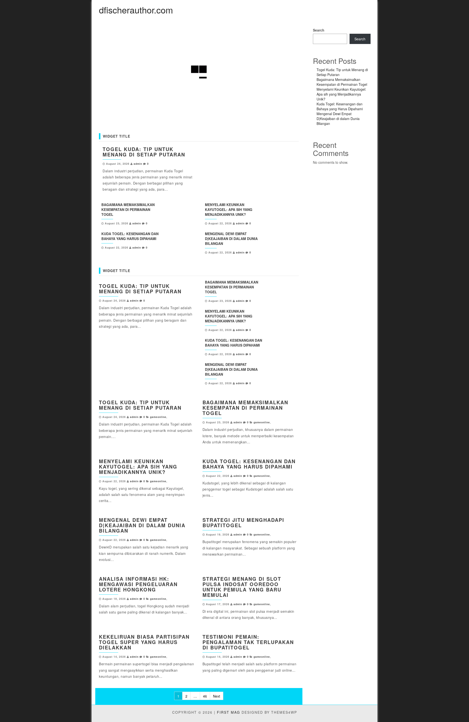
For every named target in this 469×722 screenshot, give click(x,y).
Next (216, 696)
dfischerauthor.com (136, 9)
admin (138, 163)
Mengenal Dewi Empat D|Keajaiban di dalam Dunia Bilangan (231, 238)
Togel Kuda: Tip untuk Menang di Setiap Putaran (144, 151)
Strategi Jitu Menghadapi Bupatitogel (243, 522)
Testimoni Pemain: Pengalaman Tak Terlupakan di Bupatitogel (248, 642)
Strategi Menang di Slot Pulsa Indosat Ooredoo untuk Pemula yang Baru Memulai (242, 586)
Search (318, 30)
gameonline (158, 417)
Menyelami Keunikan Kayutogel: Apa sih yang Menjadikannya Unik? (228, 209)
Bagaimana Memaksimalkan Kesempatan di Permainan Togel (128, 209)
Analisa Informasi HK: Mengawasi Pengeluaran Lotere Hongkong (138, 584)
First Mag (228, 712)
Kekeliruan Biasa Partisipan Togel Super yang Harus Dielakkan (144, 642)
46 (205, 696)
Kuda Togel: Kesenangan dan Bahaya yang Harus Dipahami (130, 236)
